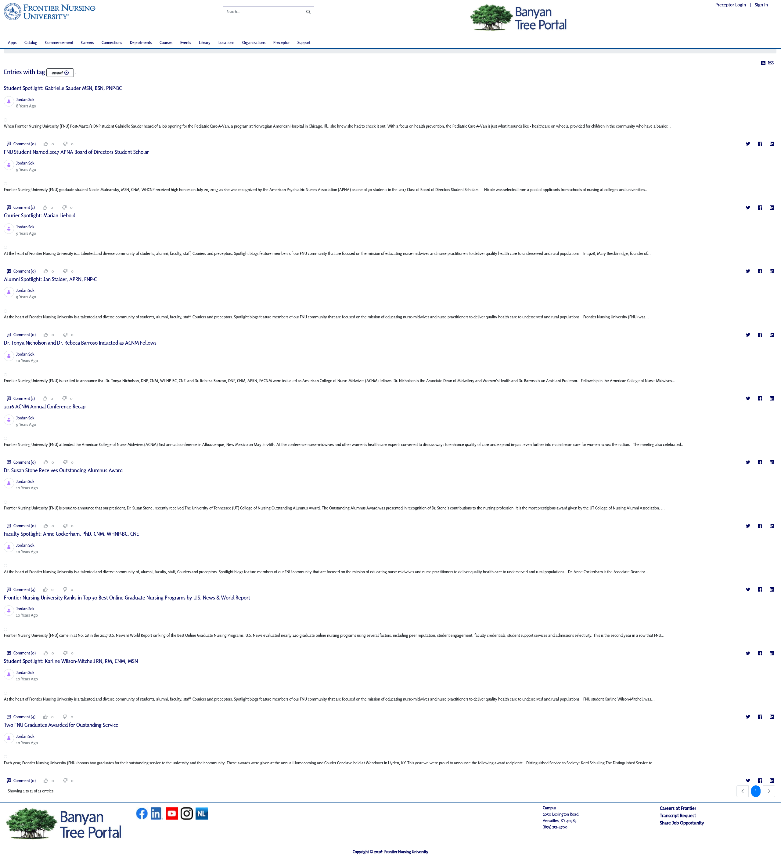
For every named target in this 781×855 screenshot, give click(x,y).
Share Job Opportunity (682, 823)
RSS (771, 63)
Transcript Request (678, 815)
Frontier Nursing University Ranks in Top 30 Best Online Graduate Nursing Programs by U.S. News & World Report (127, 597)
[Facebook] (760, 144)
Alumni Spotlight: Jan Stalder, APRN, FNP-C (50, 279)
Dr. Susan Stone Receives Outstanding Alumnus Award (63, 470)
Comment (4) (24, 589)
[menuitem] (12, 42)
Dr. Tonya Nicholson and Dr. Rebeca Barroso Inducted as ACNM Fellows (80, 342)
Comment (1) (24, 207)
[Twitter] (748, 144)
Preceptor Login (730, 5)
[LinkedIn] (771, 144)
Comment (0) (24, 144)
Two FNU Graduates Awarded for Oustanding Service (61, 724)
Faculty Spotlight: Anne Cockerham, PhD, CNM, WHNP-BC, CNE (71, 533)
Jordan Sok (25, 99)
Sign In (761, 5)
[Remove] (66, 73)
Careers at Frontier (678, 808)
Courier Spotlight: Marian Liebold (39, 215)
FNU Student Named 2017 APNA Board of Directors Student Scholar (76, 151)
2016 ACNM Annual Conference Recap (44, 406)
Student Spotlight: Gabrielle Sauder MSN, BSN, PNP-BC (63, 88)
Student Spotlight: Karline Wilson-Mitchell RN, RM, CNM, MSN (71, 661)
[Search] (304, 12)
